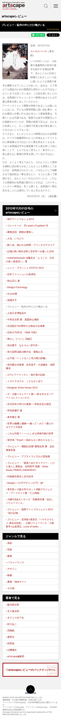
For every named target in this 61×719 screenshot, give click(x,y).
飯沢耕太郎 (13, 604)
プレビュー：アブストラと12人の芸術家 (28, 456)
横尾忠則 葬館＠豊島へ (20, 231)
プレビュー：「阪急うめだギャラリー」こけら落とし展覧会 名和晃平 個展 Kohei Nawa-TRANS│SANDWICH (30, 466)
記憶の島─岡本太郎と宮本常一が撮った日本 (30, 251)
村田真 (10, 643)
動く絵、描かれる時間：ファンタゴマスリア (31, 244)
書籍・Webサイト (16, 581)
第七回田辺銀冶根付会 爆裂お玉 (25, 351)
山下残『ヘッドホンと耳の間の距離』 (27, 358)
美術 (9, 543)
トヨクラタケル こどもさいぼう (25, 381)
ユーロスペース (38, 51)
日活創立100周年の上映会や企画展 (26, 325)
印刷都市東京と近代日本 (20, 476)
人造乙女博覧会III (16, 313)
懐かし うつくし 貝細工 (19, 338)
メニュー (56, 6)
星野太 (10, 636)
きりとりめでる (15, 617)
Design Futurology (17, 287)
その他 (10, 588)
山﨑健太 (12, 649)
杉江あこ (12, 624)
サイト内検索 (46, 6)
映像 (9, 575)
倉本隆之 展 (13, 416)
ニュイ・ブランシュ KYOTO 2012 (25, 267)
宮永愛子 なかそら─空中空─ (23, 345)
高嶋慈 (10, 630)
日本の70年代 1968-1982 (22, 332)
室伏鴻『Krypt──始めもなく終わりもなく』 (31, 439)
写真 (9, 549)
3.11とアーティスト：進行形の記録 (26, 374)
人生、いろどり (15, 238)
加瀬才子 (12, 300)
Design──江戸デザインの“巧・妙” (25, 482)
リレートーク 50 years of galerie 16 (27, 225)
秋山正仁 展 (13, 280)
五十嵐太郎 (13, 611)
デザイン (12, 568)
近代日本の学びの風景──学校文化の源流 (29, 404)
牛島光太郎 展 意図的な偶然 (23, 319)
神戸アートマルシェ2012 (20, 219)
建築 (9, 555)
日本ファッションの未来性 (21, 274)
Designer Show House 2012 (22, 387)
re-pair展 (12, 293)
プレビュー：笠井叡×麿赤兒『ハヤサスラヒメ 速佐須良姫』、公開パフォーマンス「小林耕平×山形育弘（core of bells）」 (30, 523)
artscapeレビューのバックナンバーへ (31, 669)
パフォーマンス (15, 562)
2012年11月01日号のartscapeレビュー (19, 210)
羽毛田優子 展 (14, 410)
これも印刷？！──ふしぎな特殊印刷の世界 (30, 433)
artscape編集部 (15, 656)
